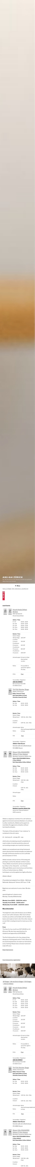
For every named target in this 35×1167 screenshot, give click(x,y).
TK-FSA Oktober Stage (21, 689)
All (3, 981)
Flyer (22, 674)
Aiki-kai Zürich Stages (16, 981)
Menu (18, 585)
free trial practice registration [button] (11, 960)
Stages (7, 981)
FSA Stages (27, 981)
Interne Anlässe (8, 983)
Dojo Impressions (8, 950)
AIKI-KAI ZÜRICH (17, 681)
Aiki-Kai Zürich (13, 577)
